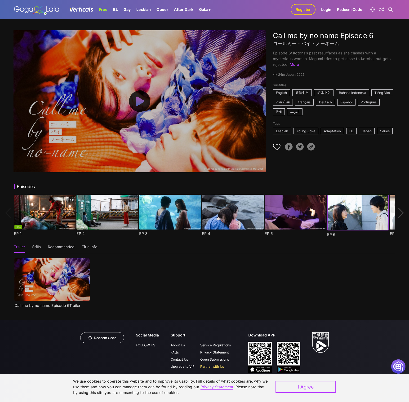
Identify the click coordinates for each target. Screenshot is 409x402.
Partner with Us (212, 366)
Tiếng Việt (382, 93)
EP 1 (18, 233)
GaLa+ (205, 9)
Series (385, 131)
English (281, 93)
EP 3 (143, 233)
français (304, 102)
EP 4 (206, 233)
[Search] (390, 9)
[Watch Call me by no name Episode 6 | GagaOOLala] (36, 9)
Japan (367, 131)
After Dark (183, 9)
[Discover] (381, 9)
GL (351, 131)
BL (115, 9)
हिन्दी (279, 112)
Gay (127, 9)
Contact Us (179, 359)
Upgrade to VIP (183, 366)
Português (369, 102)
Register (303, 9)
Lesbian (143, 9)
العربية (294, 112)
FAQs (175, 352)
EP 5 (269, 233)
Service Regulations (215, 345)
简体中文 (323, 93)
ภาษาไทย (283, 102)
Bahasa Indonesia (352, 93)
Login (326, 9)
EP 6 (331, 234)
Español (346, 102)
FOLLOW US (145, 345)
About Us (178, 345)
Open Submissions (214, 359)
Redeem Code (349, 9)
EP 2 (80, 233)
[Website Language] (372, 9)
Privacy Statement (214, 352)
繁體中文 (302, 93)
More (294, 64)
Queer (162, 9)
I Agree (306, 387)
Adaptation (332, 131)
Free (103, 9)
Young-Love (306, 131)
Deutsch (325, 102)
